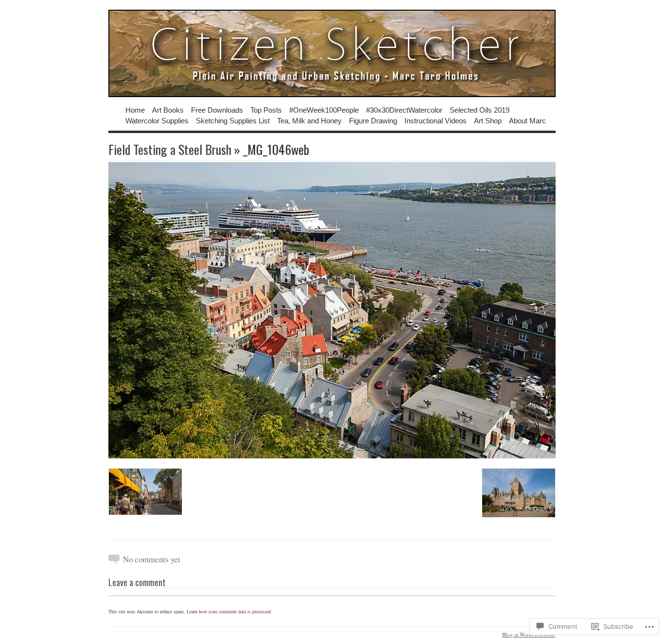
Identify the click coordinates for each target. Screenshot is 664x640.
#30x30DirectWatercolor (404, 109)
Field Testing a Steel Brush (169, 149)
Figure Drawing (373, 120)
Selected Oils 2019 (479, 109)
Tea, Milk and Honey (309, 120)
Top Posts (266, 109)
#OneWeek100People (324, 109)
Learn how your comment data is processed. (229, 611)
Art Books (168, 109)
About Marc (527, 120)
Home (135, 109)
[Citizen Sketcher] (332, 53)
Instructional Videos (435, 120)
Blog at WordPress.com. (529, 634)
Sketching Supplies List (233, 120)
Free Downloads (217, 109)
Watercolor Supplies (157, 120)
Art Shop (488, 120)
